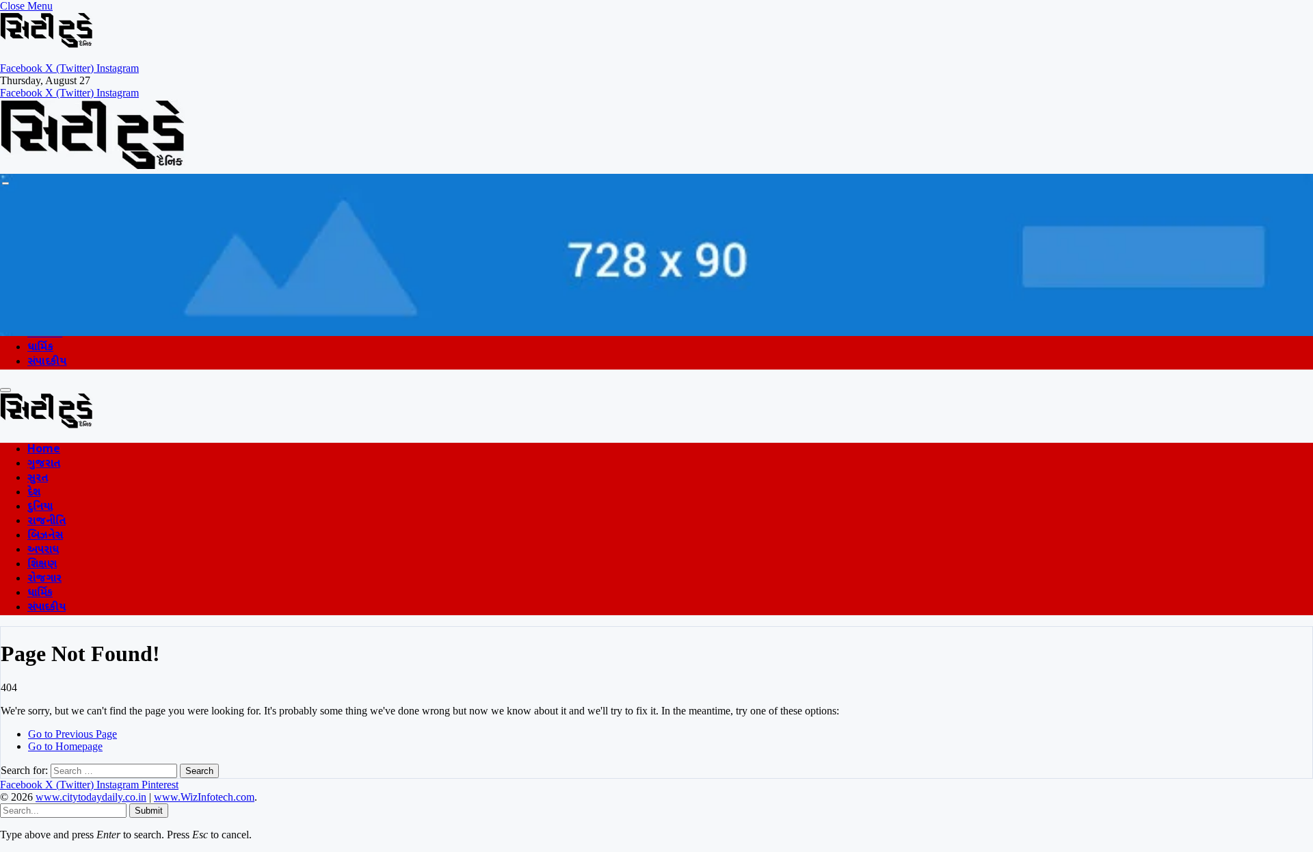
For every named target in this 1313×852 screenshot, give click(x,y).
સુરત (37, 479)
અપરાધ (43, 550)
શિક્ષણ (42, 565)
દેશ (33, 493)
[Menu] (5, 183)
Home (43, 450)
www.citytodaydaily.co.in (91, 797)
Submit (149, 810)
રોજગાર (44, 579)
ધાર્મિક (40, 348)
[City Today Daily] (92, 167)
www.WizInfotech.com (204, 797)
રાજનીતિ (46, 522)
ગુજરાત (43, 464)
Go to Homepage (65, 746)
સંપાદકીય (47, 362)
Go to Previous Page (72, 734)
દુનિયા (40, 507)
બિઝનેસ (45, 536)
